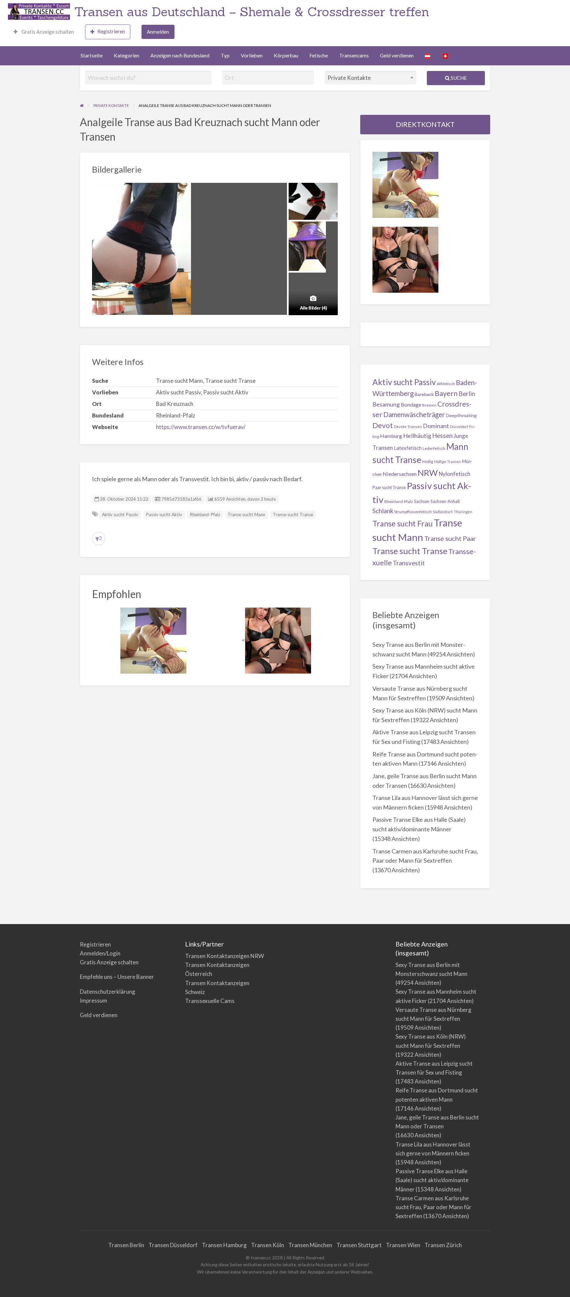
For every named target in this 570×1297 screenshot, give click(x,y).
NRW (428, 473)
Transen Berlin (126, 1245)
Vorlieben (252, 55)
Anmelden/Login (100, 953)
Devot (382, 425)
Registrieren (111, 31)
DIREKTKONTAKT (425, 124)
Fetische (318, 55)
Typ (225, 55)
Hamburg (391, 436)
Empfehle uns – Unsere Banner (117, 976)
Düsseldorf (459, 426)
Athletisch (446, 383)
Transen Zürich (443, 1245)
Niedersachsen (400, 474)
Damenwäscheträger (414, 414)
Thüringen (463, 512)
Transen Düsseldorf (173, 1245)
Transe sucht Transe (293, 514)
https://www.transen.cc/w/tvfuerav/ (200, 426)
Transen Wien (403, 1245)
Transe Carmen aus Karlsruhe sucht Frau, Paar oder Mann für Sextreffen (433, 1207)
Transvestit (409, 563)
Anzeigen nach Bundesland (179, 55)
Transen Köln (267, 1245)
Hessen (442, 435)
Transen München (310, 1245)
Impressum (93, 1000)
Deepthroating (461, 415)
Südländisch (443, 512)
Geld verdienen (397, 55)
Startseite (91, 55)
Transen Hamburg (224, 1245)
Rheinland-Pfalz (205, 514)
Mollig (427, 461)
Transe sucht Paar (450, 538)
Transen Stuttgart (359, 1245)
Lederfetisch (434, 448)
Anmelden (158, 32)
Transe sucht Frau (402, 523)
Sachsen (421, 501)
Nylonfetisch (454, 473)
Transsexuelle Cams (210, 1000)
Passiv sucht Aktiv (164, 514)
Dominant (436, 425)
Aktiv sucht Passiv (120, 514)
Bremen (429, 405)
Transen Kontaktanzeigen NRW (224, 955)
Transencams (354, 55)
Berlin (467, 393)
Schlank (382, 511)
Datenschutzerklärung (107, 991)
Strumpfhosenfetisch (413, 511)
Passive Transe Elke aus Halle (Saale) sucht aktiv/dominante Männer (432, 1180)
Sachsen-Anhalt (445, 501)
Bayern (446, 393)
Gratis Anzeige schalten (47, 32)
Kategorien (126, 55)
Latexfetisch (408, 448)
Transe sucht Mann (246, 514)
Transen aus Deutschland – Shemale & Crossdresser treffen (251, 11)
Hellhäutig (417, 435)
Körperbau (286, 55)
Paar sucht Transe (389, 487)
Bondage (411, 404)
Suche (458, 78)
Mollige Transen (447, 461)
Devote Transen (408, 426)
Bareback (424, 394)
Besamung (386, 404)
